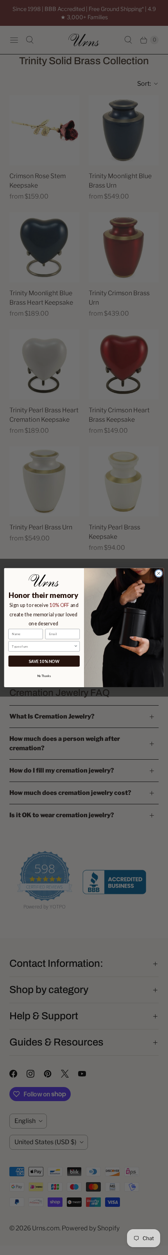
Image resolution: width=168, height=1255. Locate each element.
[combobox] (42, 646)
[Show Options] (76, 646)
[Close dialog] (158, 573)
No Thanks (44, 675)
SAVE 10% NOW (44, 661)
